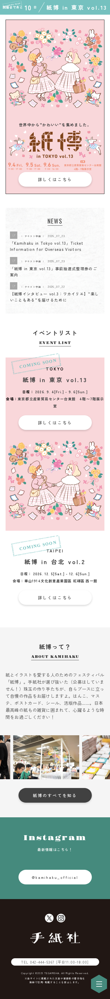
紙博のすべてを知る (55, 795)
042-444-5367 (59, 961)
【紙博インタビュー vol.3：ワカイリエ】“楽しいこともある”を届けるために (54, 297)
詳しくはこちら (55, 179)
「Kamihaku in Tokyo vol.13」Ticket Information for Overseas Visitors (47, 246)
